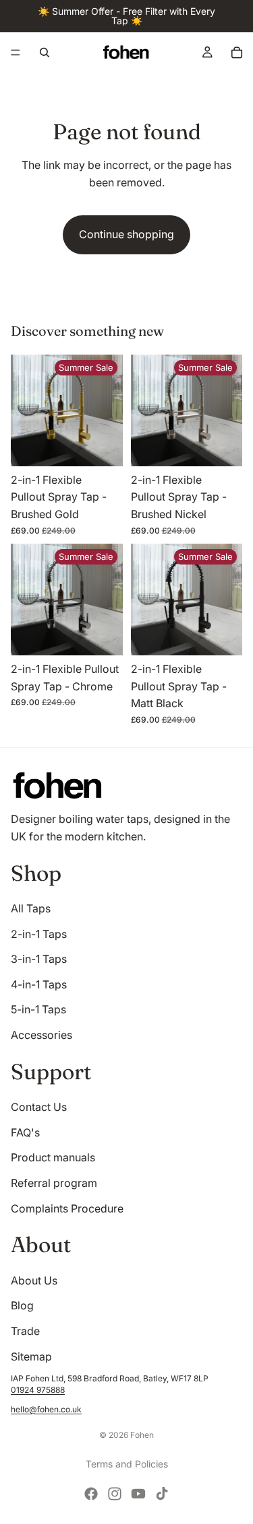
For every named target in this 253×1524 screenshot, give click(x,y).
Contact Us (39, 1107)
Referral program (54, 1183)
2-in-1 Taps (39, 934)
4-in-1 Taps (39, 984)
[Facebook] (91, 1494)
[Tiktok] (162, 1494)
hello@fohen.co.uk (46, 1409)
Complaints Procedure (67, 1208)
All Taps (31, 908)
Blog (22, 1305)
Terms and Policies (127, 1463)
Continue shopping (126, 234)
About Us (34, 1280)
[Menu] (15, 52)
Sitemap (31, 1356)
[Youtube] (138, 1494)
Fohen (142, 1435)
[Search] (44, 52)
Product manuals (53, 1157)
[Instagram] (115, 1494)
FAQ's (25, 1132)
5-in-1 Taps (38, 1009)
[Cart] (237, 52)
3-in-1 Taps (39, 959)
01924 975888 (38, 1390)
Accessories (41, 1035)
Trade (25, 1331)
